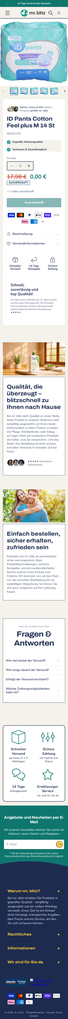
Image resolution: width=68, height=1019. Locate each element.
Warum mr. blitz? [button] (24, 891)
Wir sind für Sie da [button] (25, 962)
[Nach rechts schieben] (64, 91)
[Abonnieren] (59, 844)
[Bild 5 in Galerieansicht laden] (54, 91)
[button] (7, 13)
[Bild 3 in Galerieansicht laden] (34, 91)
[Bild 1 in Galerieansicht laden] (14, 91)
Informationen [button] (21, 948)
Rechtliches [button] (19, 934)
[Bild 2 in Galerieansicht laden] (24, 91)
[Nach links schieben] (3, 91)
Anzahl (11, 158)
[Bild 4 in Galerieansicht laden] (44, 91)
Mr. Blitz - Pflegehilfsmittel (29, 1012)
